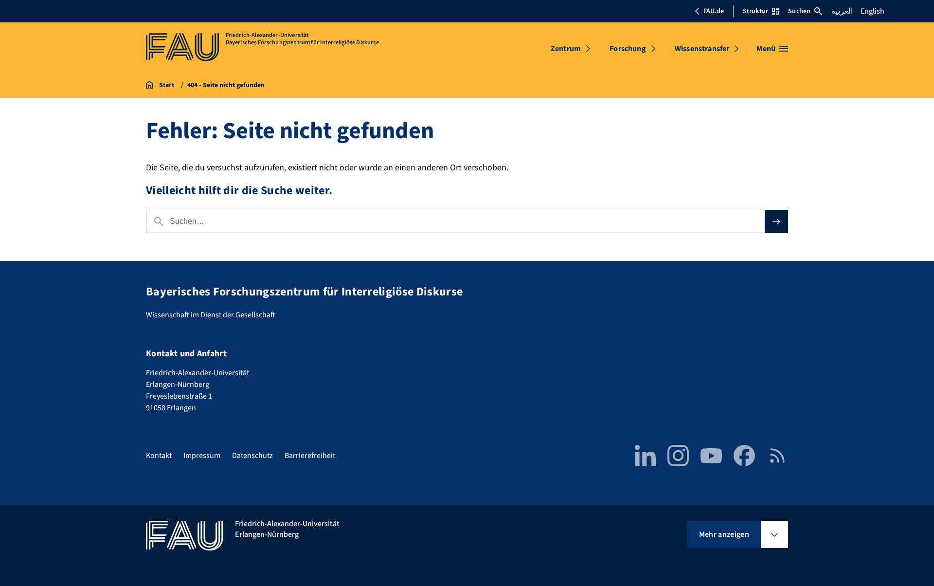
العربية (842, 11)
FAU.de (713, 11)
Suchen (799, 11)
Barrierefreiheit (310, 455)
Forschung (628, 48)
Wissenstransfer (702, 48)
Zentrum (566, 48)
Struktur (755, 11)
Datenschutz (252, 455)
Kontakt (159, 455)
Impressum (201, 455)
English (872, 11)
